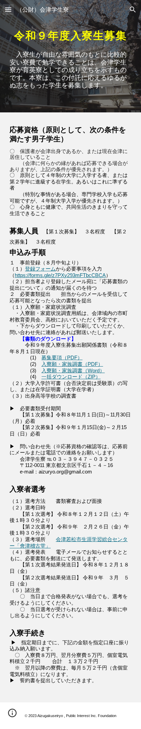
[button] (8, 9)
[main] (70, 32)
